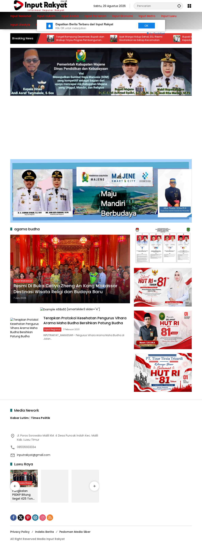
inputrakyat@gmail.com (33, 455)
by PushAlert (157, 33)
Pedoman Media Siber (75, 532)
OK (146, 25)
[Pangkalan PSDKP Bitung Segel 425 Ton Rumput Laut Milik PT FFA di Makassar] (24, 478)
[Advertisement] (101, 125)
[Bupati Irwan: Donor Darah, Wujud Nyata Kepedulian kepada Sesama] (160, 38)
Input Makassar (23, 280)
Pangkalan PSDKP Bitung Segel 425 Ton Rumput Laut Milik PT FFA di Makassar (22, 495)
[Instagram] (42, 517)
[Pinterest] (28, 517)
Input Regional (52, 329)
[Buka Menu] (189, 6)
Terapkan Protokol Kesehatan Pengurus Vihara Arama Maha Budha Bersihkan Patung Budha (84, 320)
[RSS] (50, 517)
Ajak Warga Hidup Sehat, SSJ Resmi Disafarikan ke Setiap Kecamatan (124, 38)
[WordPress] (35, 517)
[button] (179, 6)
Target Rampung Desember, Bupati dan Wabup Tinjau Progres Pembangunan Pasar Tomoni (63, 38)
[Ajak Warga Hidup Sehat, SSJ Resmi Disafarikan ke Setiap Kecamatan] (96, 38)
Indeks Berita (44, 532)
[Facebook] (13, 517)
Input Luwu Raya (22, 483)
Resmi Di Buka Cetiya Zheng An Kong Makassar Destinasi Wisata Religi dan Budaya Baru (65, 289)
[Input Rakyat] (47, 6)
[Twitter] (21, 517)
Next (127, 25)
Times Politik (40, 418)
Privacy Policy (20, 532)
